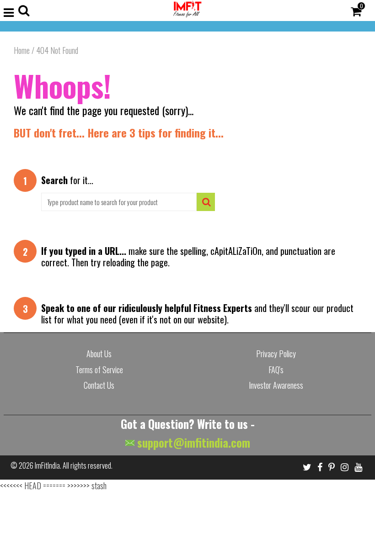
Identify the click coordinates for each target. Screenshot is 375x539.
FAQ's (276, 369)
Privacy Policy (276, 353)
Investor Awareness (276, 385)
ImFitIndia (47, 465)
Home (22, 50)
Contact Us (99, 385)
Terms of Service (99, 369)
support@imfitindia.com (192, 442)
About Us (99, 353)
